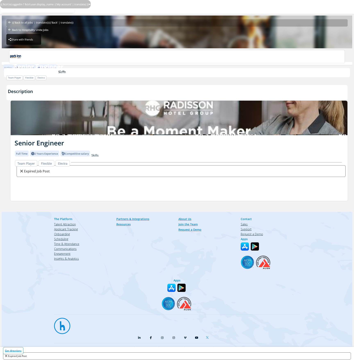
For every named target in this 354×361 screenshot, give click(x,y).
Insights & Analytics (66, 259)
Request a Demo (189, 230)
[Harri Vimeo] (185, 338)
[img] (179, 118)
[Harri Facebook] (151, 338)
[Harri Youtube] (197, 338)
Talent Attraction (65, 224)
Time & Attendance (66, 244)
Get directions (13, 350)
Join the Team (188, 224)
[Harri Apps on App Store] (245, 246)
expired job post (17, 356)
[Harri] (60, 324)
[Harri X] (208, 337)
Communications (65, 249)
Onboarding (62, 234)
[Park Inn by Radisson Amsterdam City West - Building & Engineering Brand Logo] (176, 56)
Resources (123, 224)
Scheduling (61, 239)
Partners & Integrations (132, 219)
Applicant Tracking (66, 229)
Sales (244, 224)
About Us (184, 219)
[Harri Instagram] (162, 338)
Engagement (62, 254)
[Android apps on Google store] (255, 246)
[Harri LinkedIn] (139, 338)
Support (246, 229)
